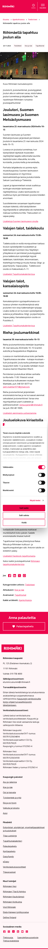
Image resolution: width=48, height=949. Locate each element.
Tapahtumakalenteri (12, 841)
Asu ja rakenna (10, 782)
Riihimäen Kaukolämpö (13, 896)
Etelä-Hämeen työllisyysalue (16, 912)
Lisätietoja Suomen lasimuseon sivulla (20, 221)
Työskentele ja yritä (12, 797)
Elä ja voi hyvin (9, 803)
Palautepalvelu (30, 627)
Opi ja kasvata (9, 792)
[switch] (41, 475)
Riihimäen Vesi (9, 886)
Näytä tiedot (35, 500)
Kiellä (24, 523)
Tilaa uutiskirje (10, 835)
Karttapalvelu (9, 851)
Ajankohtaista (19, 19)
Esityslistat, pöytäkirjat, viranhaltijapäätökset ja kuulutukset (24, 829)
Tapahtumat (20, 595)
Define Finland (9, 917)
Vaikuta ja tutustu (11, 808)
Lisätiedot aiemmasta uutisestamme (19, 413)
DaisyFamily (8, 856)
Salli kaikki (24, 508)
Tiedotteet (33, 19)
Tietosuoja (8, 937)
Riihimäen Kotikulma (12, 902)
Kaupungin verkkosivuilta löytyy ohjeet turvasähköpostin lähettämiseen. (22, 701)
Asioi (5, 813)
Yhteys (33, 8)
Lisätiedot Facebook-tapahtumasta (19, 556)
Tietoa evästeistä (11, 940)
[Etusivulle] (11, 6)
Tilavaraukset (9, 872)
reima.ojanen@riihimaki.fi (30, 404)
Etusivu (6, 19)
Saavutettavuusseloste (27, 937)
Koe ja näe (19, 590)
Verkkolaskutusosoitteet (14, 867)
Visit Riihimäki (9, 907)
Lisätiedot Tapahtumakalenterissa (19, 274)
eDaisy (6, 861)
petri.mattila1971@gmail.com (16, 387)
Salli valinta (24, 515)
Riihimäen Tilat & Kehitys (14, 891)
